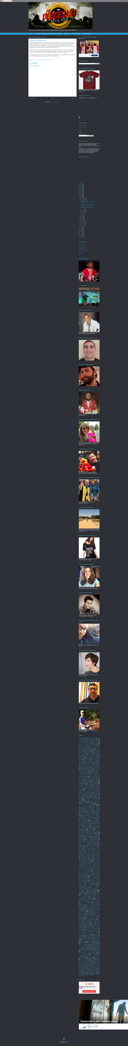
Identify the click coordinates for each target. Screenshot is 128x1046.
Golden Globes (86, 825)
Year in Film (94, 973)
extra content (84, 813)
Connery (85, 787)
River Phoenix (93, 912)
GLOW (97, 824)
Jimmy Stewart (95, 847)
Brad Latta (92, 767)
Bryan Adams (96, 770)
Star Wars (97, 938)
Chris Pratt (81, 779)
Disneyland (95, 802)
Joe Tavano (81, 849)
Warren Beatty (96, 967)
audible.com (89, 753)
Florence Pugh (95, 816)
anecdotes (96, 749)
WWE (84, 973)
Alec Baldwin (91, 746)
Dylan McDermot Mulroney (84, 807)
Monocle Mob (88, 886)
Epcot (84, 812)
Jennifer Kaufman (92, 844)
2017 (81, 226)
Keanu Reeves (97, 858)
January (83, 224)
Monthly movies (93, 886)
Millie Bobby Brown (93, 885)
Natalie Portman (90, 892)
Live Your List (95, 867)
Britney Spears (81, 769)
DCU (97, 794)
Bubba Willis (84, 771)
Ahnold (96, 744)
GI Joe (83, 824)
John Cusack (81, 851)
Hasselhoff (96, 829)
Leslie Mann (98, 865)
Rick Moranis (82, 912)
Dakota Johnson (84, 791)
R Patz (84, 907)
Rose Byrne (94, 915)
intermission (86, 836)
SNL (83, 932)
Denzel (80, 796)
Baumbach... (95, 757)
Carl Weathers (85, 774)
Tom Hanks (90, 957)
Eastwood (91, 807)
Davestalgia (96, 792)
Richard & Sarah (97, 911)
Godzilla (80, 825)
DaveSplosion (88, 792)
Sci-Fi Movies (93, 924)
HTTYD (80, 833)
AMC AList (98, 748)
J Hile (98, 837)
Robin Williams (83, 914)
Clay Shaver (94, 783)
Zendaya (94, 974)
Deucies (96, 797)
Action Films (84, 742)
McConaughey (96, 879)
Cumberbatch (81, 790)
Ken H (87, 859)
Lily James (96, 866)
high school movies (36, 59)
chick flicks (96, 777)
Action (80, 742)
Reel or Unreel (86, 909)
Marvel (85, 876)
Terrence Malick (96, 949)
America (81, 749)
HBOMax (84, 830)
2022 (81, 190)
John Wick (85, 853)
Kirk (92, 862)
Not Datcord (96, 896)
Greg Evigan (82, 826)
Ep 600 (81, 812)
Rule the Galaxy (95, 918)
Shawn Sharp (95, 928)
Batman (83, 757)
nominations (91, 896)
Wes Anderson (86, 969)
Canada (91, 772)
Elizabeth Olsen (88, 809)
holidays (92, 832)
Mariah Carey (81, 874)
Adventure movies (82, 744)
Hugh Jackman (91, 833)
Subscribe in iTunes (82, 125)
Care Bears (93, 773)
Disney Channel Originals (96, 800)
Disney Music (91, 801)
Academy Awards (94, 741)
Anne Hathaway (95, 750)
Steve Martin (97, 941)
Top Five (52, 59)
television (92, 948)
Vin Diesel (89, 966)
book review (96, 766)
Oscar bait (96, 897)
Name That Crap (83, 892)
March (82, 221)
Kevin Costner (87, 860)
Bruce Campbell (84, 770)
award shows (87, 755)
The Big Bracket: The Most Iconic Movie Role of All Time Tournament (48, 33)
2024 (81, 186)
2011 (81, 237)
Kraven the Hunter (92, 863)
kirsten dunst (96, 862)
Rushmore (81, 919)
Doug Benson (87, 805)
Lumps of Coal (88, 870)
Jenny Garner (91, 845)
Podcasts (96, 904)
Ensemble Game (97, 811)
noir (86, 896)
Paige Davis (85, 899)
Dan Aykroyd (97, 791)
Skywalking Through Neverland (85, 931)
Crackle (86, 788)
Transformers (90, 960)
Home (31, 33)
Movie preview (83, 889)
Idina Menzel (87, 834)
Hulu (97, 833)
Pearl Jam (94, 900)
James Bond (81, 839)
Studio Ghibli (83, 943)
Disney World (83, 802)
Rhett (85, 911)
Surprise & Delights (94, 945)
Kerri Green (81, 860)
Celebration (87, 775)
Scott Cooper (96, 925)
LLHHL (83, 868)
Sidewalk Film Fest (84, 930)
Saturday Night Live (86, 923)
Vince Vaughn (95, 966)
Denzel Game (86, 796)
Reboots (97, 908)
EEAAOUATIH (81, 809)
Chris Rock (88, 779)
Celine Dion (93, 775)
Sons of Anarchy (95, 932)
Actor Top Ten (96, 742)
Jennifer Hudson (83, 844)
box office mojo (86, 767)
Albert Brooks (85, 746)
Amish (85, 749)
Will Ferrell (90, 970)
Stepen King (92, 940)
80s (84, 738)
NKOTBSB (96, 895)
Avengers (80, 755)
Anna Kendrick (87, 750)
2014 (81, 231)
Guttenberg (94, 827)
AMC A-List (93, 748)
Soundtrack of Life (95, 933)
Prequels (88, 905)
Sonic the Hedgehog (88, 932)
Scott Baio (91, 925)
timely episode (85, 956)
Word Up (80, 973)
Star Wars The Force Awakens (87, 939)
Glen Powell (93, 824)
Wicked (85, 970)
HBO (80, 830)
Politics (80, 905)
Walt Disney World (90, 967)
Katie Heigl (85, 858)
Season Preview (95, 926)
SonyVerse (80, 933)
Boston (80, 767)
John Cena (91, 850)
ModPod (83, 886)
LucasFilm (89, 869)
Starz (80, 940)
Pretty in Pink (81, 906)
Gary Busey (93, 821)
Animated (80, 750)
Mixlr (80, 128)
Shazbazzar (81, 929)
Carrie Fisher (90, 774)
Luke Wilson (81, 870)
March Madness (87, 873)
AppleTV (98, 751)
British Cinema (96, 768)
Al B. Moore (66, 1042)
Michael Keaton (95, 883)
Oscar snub (86, 898)
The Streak (92, 954)
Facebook (81, 132)
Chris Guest (91, 778)
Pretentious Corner (94, 905)
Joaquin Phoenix (85, 848)
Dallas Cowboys (90, 791)
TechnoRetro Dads (85, 948)
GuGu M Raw (81, 827)
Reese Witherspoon (94, 909)
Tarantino (90, 947)
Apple (95, 751)
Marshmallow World (93, 875)
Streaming (98, 942)
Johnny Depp (97, 853)
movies (95, 890)
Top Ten (86, 959)
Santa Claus (93, 922)
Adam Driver (87, 743)
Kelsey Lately (83, 859)
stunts (87, 943)
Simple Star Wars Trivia (94, 930)
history (80, 832)
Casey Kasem (96, 774)
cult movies (96, 789)
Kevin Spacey (95, 861)
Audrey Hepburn (96, 753)
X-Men (89, 973)
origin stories (92, 897)
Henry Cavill (86, 831)
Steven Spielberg (91, 942)
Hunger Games (81, 834)
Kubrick (97, 863)
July (82, 214)
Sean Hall (88, 926)
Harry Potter (90, 829)
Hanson (97, 828)
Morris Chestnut (93, 887)
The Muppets (93, 953)
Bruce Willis (90, 770)
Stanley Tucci (85, 938)
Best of (89, 759)
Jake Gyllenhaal (94, 838)
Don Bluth (98, 803)
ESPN (95, 812)
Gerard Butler (89, 823)
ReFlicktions (82, 910)
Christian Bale (94, 779)
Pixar (98, 902)
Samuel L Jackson (86, 921)
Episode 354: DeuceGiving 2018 (87, 204)
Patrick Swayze (91, 899)
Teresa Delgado (83, 949)
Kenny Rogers (95, 859)
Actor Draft (90, 742)
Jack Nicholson (81, 838)
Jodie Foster (91, 848)
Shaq (85, 928)
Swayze (88, 946)
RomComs (90, 914)
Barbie (92, 756)
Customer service (87, 790)
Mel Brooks (95, 880)
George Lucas (82, 823)
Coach (84, 785)
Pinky (90, 902)
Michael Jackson (88, 883)
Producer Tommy (89, 906)
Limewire (80, 867)
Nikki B (88, 895)
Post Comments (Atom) (55, 101)
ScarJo (93, 923)
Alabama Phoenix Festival (92, 745)
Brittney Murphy (88, 769)
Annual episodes (81, 751)
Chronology (81, 782)
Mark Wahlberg (85, 875)
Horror (96, 832)
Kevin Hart (96, 860)
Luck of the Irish (95, 869)
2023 (81, 188)
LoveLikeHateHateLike (82, 869)
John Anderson (88, 849)
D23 (95, 790)
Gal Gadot (86, 819)
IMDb (80, 253)
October (83, 209)
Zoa (97, 974)
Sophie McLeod (87, 933)
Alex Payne (96, 746)
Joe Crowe (97, 848)
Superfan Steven (81, 945)
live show (90, 867)
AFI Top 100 (91, 744)
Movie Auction (83, 888)
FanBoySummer (96, 813)
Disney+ (89, 802)
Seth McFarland (96, 927)
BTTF (79, 771)
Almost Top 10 (86, 747)
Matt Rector (93, 878)
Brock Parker (94, 769)
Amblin (89, 748)
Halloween (91, 828)
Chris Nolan (96, 778)
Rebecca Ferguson (91, 908)
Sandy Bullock (87, 922)
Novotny (86, 897)
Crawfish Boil (87, 789)
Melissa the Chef (85, 881)
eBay (95, 807)
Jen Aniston (92, 842)
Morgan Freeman (86, 887)
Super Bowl (96, 944)
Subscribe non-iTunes (83, 127)
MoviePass (90, 890)
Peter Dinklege (90, 901)
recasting (80, 909)
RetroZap (89, 910)
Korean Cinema (81, 863)
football (92, 817)
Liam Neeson (87, 866)
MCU (86, 880)
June (82, 216)
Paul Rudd (98, 899)
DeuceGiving (84, 797)
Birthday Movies (96, 764)
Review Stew (96, 910)
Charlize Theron (92, 776)
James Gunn (96, 839)
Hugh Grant (84, 833)
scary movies (86, 924)
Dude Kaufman (94, 806)
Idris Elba (92, 834)
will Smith (95, 970)
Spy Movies (95, 937)
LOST (97, 868)
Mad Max (90, 871)
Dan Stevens (81, 792)
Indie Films (81, 836)
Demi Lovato (88, 795)
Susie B (84, 946)
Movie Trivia (85, 890)
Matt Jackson (82, 878)
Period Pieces (84, 901)
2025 (81, 184)
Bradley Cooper (83, 768)
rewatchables (81, 911)
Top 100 (92, 958)
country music (81, 788)
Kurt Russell (81, 864)
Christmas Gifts (95, 780)
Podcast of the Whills (89, 904)
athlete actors (84, 753)
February (83, 223)
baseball (96, 756)
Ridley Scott (87, 912)
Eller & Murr (81, 810)
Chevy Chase (84, 777)
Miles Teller (83, 885)
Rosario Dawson (88, 915)
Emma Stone (83, 811)
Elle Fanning (95, 809)
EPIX (87, 812)
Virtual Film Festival (82, 967)
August (82, 213)
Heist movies (96, 830)
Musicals (85, 891)
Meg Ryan (91, 880)
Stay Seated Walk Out (85, 940)
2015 (81, 230)
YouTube (85, 974)
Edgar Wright (87, 808)
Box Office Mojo (82, 248)
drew (83, 806)
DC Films (88, 794)
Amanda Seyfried (92, 747)
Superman (87, 945)
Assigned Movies (89, 752)
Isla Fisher (83, 837)
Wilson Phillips (86, 971)
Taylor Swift (96, 947)
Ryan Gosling (86, 919)
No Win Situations (82, 896)
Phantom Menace (97, 901)
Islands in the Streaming (90, 837)
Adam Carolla (81, 743)
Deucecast (93, 796)
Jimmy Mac (90, 847)
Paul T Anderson (83, 900)
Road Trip (98, 912)
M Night (94, 870)
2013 (81, 233)
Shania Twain (81, 928)
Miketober (93, 884)
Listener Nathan (85, 867)
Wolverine (84, 972)
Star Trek (91, 938)
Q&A (94, 906)
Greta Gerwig (87, 826)
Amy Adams (90, 749)
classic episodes (94, 782)
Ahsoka (80, 745)
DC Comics (82, 794)
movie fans (93, 888)
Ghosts (80, 824)
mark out (95, 874)
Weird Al (93, 968)
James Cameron (89, 839)
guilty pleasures (88, 827)
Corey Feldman (90, 787)
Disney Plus (97, 801)
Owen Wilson (97, 898)
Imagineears (97, 834)
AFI (86, 744)
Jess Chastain (88, 846)
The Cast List (66, 33)
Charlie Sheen (86, 776)
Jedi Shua (94, 841)
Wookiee (96, 972)
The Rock (86, 954)
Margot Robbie (94, 873)
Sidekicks (98, 929)
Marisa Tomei (88, 874)
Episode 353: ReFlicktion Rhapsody (88, 205)
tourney (98, 959)
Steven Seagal (83, 942)
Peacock (89, 900)
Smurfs (80, 932)
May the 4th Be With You (87, 879)
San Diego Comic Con (94, 921)
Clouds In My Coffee (83, 246)
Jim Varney (85, 847)
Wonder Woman (91, 972)
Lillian (92, 866)
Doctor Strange (84, 803)
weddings (89, 968)
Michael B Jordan (96, 881)
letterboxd (81, 866)
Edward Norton (95, 808)
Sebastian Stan (81, 927)
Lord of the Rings (90, 868)
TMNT (99, 956)
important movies (87, 835)
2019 (81, 195)
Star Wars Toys (96, 939)
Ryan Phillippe (92, 919)
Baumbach (89, 757)
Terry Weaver (47, 59)
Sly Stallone (95, 931)
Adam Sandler (95, 743)
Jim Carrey (95, 846)
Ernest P (91, 812)
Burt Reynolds (85, 772)
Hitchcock (84, 832)
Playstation (83, 904)
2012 (81, 235)
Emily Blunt (97, 810)
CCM (83, 775)
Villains (84, 966)
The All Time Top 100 (76, 33)
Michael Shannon (81, 884)
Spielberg (80, 936)
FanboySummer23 (84, 814)
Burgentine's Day (91, 771)
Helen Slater (81, 831)
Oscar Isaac (81, 898)
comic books (89, 786)
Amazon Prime (83, 748)
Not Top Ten (81, 897)
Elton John (85, 810)
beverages (94, 761)
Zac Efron (90, 974)
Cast (79, 775)
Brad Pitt (98, 767)
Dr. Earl (93, 805)
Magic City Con (82, 872)
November (83, 199)
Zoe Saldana (81, 975)
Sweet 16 (93, 946)
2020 (81, 193)
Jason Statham (97, 840)
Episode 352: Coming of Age (37, 40)
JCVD (90, 841)
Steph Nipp (97, 940)
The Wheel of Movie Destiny (90, 955)
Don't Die (81, 805)
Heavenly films (90, 830)
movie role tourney (91, 889)
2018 (81, 196)
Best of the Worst (87, 760)
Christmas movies (82, 781)
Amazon (87, 97)
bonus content (89, 766)
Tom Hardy (98, 957)
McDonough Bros (81, 880)
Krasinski (86, 863)
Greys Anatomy (95, 826)
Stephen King (82, 941)
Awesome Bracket (94, 755)
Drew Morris (87, 806)
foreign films (97, 817)
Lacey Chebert (94, 864)
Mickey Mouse (87, 884)
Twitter (80, 130)
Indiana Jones (95, 835)
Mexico (91, 881)
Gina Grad (87, 824)
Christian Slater (81, 780)
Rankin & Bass (97, 907)
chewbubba (91, 777)
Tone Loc (87, 958)
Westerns (93, 969)
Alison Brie (80, 747)
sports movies (81, 937)
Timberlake (80, 956)
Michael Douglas (95, 882)
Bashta (80, 757)
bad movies (81, 756)
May (82, 218)
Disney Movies (83, 801)
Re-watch (85, 908)
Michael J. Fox (81, 883)
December (83, 198)
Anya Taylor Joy (88, 751)
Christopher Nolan (93, 781)
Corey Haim (96, 787)
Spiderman (96, 934)
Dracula (80, 806)
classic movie (82, 783)
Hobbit (88, 832)
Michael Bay (81, 882)
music (80, 891)
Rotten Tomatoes (82, 252)
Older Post (73, 98)
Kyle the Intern (87, 864)
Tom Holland (82, 958)
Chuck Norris (87, 782)
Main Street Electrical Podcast (93, 872)
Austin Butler (90, 754)
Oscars (91, 898)
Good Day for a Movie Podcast (95, 825)
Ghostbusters (95, 823)
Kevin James (81, 861)
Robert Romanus (97, 913)
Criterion (91, 789)
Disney (80, 800)
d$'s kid (93, 790)
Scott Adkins (85, 925)
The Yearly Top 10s (86, 33)
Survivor (80, 946)
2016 (81, 228)
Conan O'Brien (96, 786)
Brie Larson (90, 768)
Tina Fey (90, 956)
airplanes (84, 745)
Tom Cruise (82, 957)
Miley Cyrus (87, 885)
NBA (96, 892)
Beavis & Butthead (88, 758)
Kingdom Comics (86, 862)
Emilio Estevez (91, 810)
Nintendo (92, 895)
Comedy (83, 786)
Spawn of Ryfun (87, 934)
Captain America (85, 773)
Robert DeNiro (89, 913)
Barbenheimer (87, 756)
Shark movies (89, 928)
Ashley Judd (82, 752)
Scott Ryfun (81, 926)
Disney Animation (87, 800)
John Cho (96, 850)
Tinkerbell (95, 956)
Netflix (82, 893)
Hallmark (85, 828)
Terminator (90, 949)
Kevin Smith (87, 861)
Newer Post (32, 98)
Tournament (93, 959)
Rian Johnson (91, 911)
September (83, 211)
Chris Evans (86, 778)
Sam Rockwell (92, 920)
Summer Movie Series (93, 943)
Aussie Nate (83, 754)
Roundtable (88, 918)
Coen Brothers (88, 785)
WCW (86, 968)
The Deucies (95, 951)
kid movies (43, 59)
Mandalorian (81, 873)
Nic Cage (97, 893)
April (82, 219)
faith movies (90, 813)
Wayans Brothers (81, 968)
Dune (99, 806)
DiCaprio (80, 799)
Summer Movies (82, 944)
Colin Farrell (94, 785)
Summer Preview (89, 944)
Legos (92, 865)
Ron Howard (96, 914)
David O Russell (93, 793)
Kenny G (90, 859)
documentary (91, 803)
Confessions (81, 787)
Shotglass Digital (92, 929)
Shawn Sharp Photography (84, 250)
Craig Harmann (92, 788)
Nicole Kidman (83, 895)
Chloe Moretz (81, 778)
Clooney (80, 785)
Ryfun (85, 920)
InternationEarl (94, 836)
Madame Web (96, 871)
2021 (81, 191)
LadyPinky (84, 865)
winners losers (93, 971)
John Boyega (94, 849)
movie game (98, 888)
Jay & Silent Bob (83, 841)
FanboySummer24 (92, 814)
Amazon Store (81, 244)
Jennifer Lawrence (82, 845)
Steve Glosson (90, 941)
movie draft (88, 888)
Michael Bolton (88, 882)
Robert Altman (82, 913)
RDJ (81, 908)
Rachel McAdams (90, 907)
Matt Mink (87, 878)
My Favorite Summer (93, 891)
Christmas (88, 780)
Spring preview (88, 937)
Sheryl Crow (87, 929)
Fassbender (88, 815)
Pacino (81, 899)
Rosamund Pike (81, 915)
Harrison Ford (82, 829)
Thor (97, 955)
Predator (84, 905)
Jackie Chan (88, 838)
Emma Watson (90, 811)
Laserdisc (88, 865)
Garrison (87, 821)
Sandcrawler (81, 922)
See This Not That (89, 927)
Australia (96, 754)
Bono (85, 766)
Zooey (85, 975)
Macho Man (85, 871)
